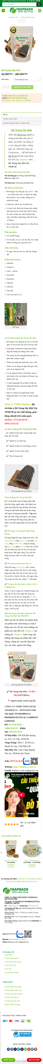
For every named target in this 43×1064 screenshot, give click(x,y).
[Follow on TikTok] (29, 1)
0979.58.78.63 (12, 96)
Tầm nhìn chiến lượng (13, 962)
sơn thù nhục (17, 544)
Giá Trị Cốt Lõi (11, 965)
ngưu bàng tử (9, 541)
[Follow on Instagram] (11, 1049)
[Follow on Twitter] (31, 1)
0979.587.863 (22, 98)
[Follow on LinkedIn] (39, 1)
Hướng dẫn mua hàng (13, 987)
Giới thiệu (9, 955)
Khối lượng (5, 79)
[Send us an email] (33, 1)
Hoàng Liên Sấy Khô (11, 860)
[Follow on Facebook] (27, 1)
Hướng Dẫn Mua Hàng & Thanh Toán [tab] (16, 123)
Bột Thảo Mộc (23, 881)
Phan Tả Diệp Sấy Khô (32, 860)
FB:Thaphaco (6, 100)
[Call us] (35, 1)
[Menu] (3, 10)
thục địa (22, 547)
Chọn (11, 865)
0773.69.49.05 (15, 724)
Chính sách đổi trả (11, 997)
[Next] (42, 856)
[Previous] (1, 856)
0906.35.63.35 (12, 98)
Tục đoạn (33, 597)
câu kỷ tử (22, 541)
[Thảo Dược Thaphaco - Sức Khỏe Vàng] (21, 10)
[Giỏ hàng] (39, 10)
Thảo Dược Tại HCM (25, 879)
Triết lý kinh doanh (12, 958)
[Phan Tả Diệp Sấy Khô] (32, 848)
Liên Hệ (8, 969)
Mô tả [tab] (5, 114)
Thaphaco (23, 159)
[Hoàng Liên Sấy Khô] (11, 848)
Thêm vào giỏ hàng (22, 87)
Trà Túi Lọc (33, 881)
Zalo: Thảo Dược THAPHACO (21, 100)
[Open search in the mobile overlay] (22, 4)
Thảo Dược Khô (27, 17)
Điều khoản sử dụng (12, 1004)
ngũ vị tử (11, 547)
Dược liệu (37, 879)
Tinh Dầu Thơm (11, 881)
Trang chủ (13, 17)
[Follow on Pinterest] (37, 1)
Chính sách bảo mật (12, 1001)
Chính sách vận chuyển (13, 994)
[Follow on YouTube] (35, 1049)
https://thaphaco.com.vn (24, 767)
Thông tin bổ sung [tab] (10, 119)
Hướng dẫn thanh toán (13, 990)
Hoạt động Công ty (12, 972)
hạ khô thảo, (20, 567)
